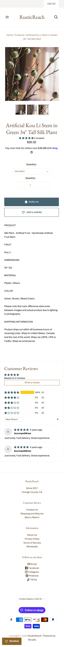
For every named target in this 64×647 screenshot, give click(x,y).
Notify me (34, 202)
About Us (32, 535)
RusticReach (35, 636)
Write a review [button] (32, 382)
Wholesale (32, 546)
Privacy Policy (32, 539)
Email (33, 564)
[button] (26, 138)
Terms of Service (32, 543)
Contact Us (32, 509)
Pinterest (33, 575)
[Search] (56, 17)
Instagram (33, 572)
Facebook (33, 568)
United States (30, 599)
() (51, 3)
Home (9, 35)
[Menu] (7, 17)
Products (19, 35)
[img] (21, 430)
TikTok (33, 579)
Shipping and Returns (32, 513)
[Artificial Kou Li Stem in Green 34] (20, 109)
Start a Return (32, 517)
